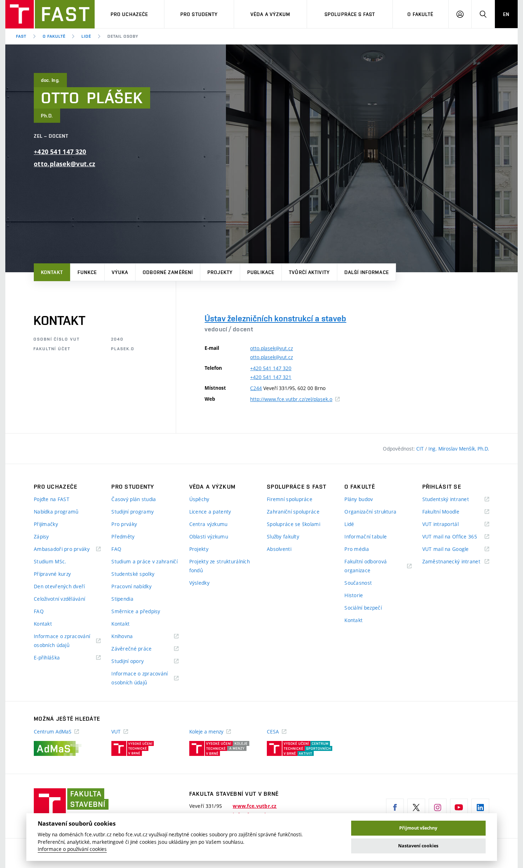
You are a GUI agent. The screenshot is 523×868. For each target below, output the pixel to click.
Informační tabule (365, 536)
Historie (353, 595)
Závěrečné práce (140, 649)
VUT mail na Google (454, 549)
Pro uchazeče (129, 14)
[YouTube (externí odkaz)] (459, 807)
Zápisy (41, 536)
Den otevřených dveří (59, 586)
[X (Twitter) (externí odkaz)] (416, 807)
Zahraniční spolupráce (293, 511)
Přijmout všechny (418, 828)
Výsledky (199, 582)
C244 (256, 388)
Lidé (86, 36)
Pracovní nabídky (131, 586)
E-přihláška (56, 658)
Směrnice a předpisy (135, 611)
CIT (420, 448)
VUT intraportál (449, 524)
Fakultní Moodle (449, 512)
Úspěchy (199, 499)
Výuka (120, 272)
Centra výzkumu (208, 524)
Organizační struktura (370, 511)
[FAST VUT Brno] (50, 14)
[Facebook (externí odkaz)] (395, 807)
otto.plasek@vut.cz (64, 164)
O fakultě (420, 14)
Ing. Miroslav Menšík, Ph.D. (458, 448)
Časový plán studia (133, 499)
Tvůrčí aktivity (309, 272)
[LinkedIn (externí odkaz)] (480, 807)
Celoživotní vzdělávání (59, 598)
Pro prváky (124, 524)
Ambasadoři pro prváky (67, 549)
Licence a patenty (210, 511)
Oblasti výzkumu (208, 536)
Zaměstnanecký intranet (455, 562)
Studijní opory (136, 661)
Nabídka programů (56, 511)
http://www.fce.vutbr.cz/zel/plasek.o (295, 399)
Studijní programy (132, 511)
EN (506, 14)
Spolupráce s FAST (349, 14)
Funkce (87, 272)
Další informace (366, 272)
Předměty (122, 536)
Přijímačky (46, 524)
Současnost (358, 582)
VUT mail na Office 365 (455, 537)
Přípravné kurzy (52, 573)
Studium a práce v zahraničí (144, 561)
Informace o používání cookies (72, 849)
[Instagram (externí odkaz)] (438, 807)
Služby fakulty (283, 536)
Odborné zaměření (168, 272)
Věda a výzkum (270, 14)
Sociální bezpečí (362, 607)
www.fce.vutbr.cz (254, 806)
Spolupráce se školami (293, 524)
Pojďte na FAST (51, 499)
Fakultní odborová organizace (366, 566)
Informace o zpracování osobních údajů (62, 641)
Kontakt (52, 272)
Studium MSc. (50, 561)
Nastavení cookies (418, 846)
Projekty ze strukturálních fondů (219, 566)
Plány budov (358, 499)
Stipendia (122, 598)
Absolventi (279, 549)
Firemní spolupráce (289, 499)
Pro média (356, 549)
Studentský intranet (454, 499)
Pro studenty (199, 14)
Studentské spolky (132, 573)
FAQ (39, 611)
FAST (21, 36)
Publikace (260, 272)
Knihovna (131, 636)
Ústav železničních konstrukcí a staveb (275, 318)
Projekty (220, 272)
